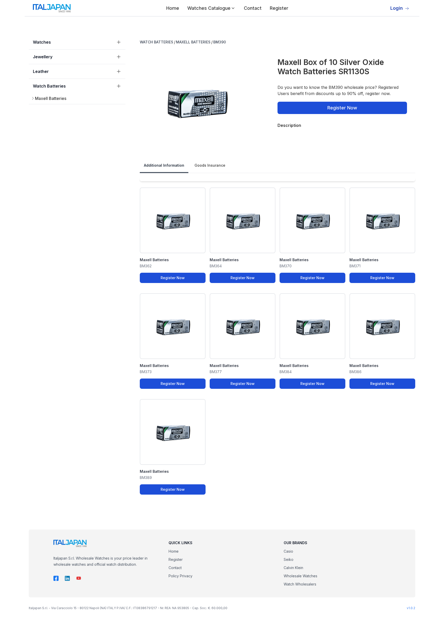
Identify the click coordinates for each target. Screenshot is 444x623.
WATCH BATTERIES (156, 42)
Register (279, 8)
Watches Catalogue (208, 8)
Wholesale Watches (300, 576)
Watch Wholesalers (300, 584)
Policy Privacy (180, 576)
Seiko (288, 559)
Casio (288, 551)
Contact (253, 8)
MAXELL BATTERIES (193, 42)
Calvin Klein (293, 567)
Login (396, 8)
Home (172, 8)
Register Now (342, 107)
